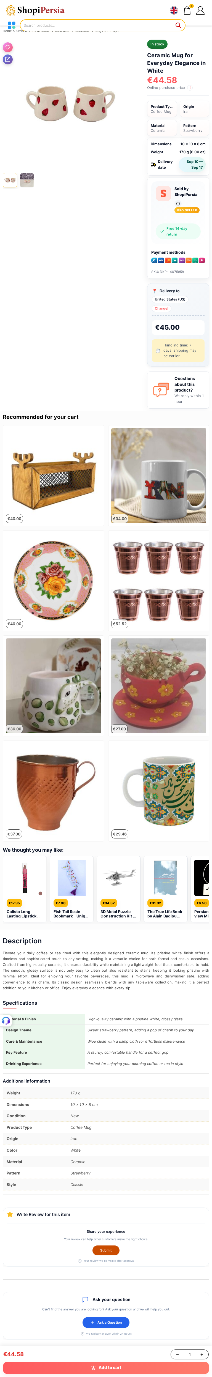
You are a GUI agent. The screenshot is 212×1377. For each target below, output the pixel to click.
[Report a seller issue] (178, 203)
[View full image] (68, 105)
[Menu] (12, 25)
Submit (106, 1250)
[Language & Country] (174, 10)
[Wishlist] (8, 47)
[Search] (178, 25)
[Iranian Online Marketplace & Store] (39, 10)
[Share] (8, 59)
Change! (161, 308)
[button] (200, 10)
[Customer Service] (6, 1021)
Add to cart (110, 1367)
